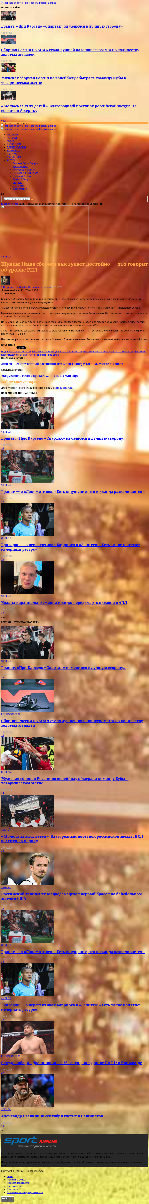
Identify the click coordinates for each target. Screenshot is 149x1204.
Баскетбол (14, 144)
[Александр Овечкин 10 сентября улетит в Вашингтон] (27, 1106)
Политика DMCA (16, 1179)
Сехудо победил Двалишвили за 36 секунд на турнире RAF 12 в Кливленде (71, 1063)
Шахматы (18, 185)
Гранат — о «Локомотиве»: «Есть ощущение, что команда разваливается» (73, 491)
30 (2, 1126)
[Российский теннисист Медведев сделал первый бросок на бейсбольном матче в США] (27, 884)
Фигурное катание (24, 169)
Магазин (12, 134)
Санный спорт (21, 179)
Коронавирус (20, 166)
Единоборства (16, 147)
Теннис (12, 153)
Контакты (12, 1189)
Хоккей (11, 141)
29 (2, 559)
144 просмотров (10, 287)
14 (2, 793)
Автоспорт (14, 156)
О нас (10, 1176)
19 (2, 908)
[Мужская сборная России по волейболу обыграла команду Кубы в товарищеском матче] (8, 71)
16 (2, 448)
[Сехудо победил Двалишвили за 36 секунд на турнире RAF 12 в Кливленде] (27, 1053)
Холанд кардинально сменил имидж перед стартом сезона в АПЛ (64, 602)
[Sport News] (28, 2)
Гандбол (17, 182)
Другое (11, 160)
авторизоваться (63, 387)
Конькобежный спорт (26, 172)
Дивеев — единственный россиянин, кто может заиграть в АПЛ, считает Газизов (62, 364)
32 (2, 501)
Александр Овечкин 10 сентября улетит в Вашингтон (52, 1116)
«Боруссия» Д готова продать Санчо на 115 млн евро (40, 375)
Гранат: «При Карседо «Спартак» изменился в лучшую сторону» (62, 26)
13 (2, 735)
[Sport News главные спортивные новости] (30, 1147)
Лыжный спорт (22, 176)
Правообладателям (18, 1182)
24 (2, 612)
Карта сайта (14, 1186)
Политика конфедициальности (25, 1192)
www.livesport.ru (25, 344)
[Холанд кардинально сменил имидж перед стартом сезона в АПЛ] (27, 592)
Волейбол (13, 150)
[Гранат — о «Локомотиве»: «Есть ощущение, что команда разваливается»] (27, 481)
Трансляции (20, 188)
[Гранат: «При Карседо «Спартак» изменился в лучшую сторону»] (8, 19)
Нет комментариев (39, 287)
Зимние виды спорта (25, 163)
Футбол (12, 137)
